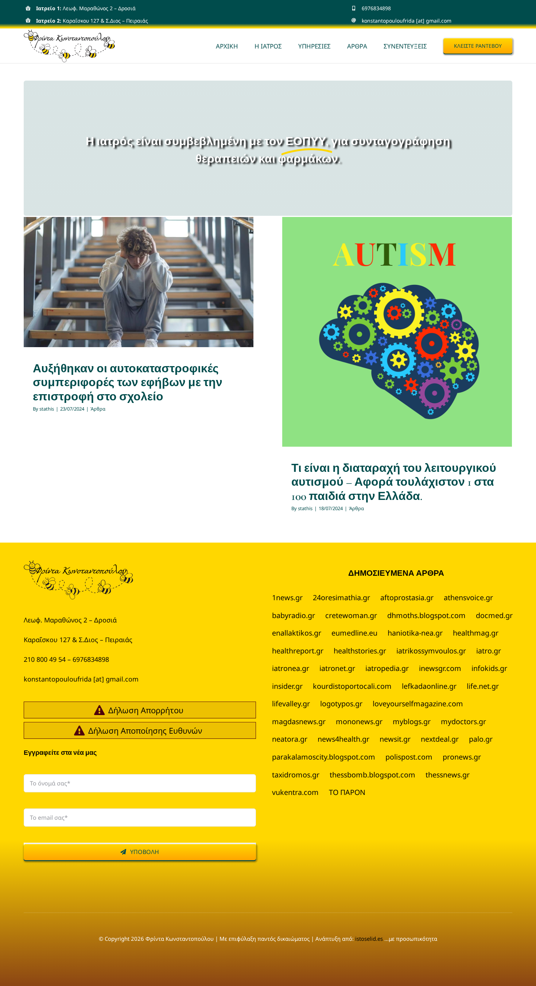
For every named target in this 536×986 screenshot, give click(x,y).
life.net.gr (483, 686)
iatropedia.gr (387, 668)
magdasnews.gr (299, 721)
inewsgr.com (440, 668)
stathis (46, 408)
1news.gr (287, 597)
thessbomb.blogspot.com (372, 775)
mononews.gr (359, 721)
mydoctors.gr (463, 721)
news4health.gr (343, 739)
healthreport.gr (297, 651)
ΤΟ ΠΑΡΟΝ (347, 792)
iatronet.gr (337, 668)
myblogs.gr (412, 721)
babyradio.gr (293, 615)
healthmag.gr (475, 633)
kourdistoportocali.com (352, 686)
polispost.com (408, 757)
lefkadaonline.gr (429, 686)
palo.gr (481, 739)
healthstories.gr (360, 651)
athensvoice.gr (468, 597)
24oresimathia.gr (341, 597)
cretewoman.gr (351, 615)
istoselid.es (369, 938)
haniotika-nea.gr (415, 633)
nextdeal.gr (440, 739)
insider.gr (287, 686)
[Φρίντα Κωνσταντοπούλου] (78, 564)
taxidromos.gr (295, 775)
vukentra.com (295, 792)
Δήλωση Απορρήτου (145, 709)
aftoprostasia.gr (407, 597)
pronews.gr (462, 757)
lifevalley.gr (291, 704)
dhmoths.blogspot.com (426, 615)
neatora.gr (289, 739)
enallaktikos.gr (296, 633)
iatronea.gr (290, 668)
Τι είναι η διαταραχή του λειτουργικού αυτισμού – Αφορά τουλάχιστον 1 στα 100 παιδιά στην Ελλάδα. (393, 482)
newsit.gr (395, 739)
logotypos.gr (341, 704)
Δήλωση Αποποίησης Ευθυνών (145, 730)
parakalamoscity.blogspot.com (323, 757)
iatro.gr (488, 651)
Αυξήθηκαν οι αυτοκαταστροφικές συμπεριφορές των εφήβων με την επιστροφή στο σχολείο (127, 382)
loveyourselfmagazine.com (418, 704)
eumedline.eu (354, 633)
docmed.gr (494, 615)
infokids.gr (489, 668)
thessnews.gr (448, 775)
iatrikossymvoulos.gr (431, 651)
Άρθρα (138, 302)
